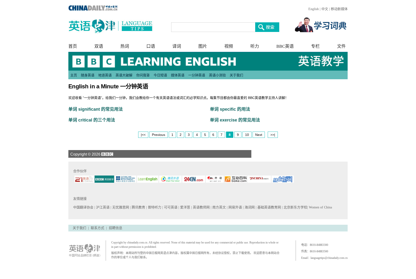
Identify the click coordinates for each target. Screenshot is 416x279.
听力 (254, 46)
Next (258, 135)
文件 (341, 46)
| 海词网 (249, 207)
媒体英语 (177, 75)
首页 (72, 46)
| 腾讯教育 (138, 207)
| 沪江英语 (102, 207)
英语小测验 (217, 75)
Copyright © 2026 (84, 154)
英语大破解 (124, 75)
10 (247, 135)
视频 (228, 46)
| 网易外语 (235, 207)
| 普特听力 (154, 207)
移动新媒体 (339, 9)
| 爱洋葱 (184, 207)
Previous (158, 135)
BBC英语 (285, 46)
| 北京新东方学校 (294, 207)
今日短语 (160, 75)
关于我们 (236, 75)
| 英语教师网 (201, 207)
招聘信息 (115, 228)
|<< (143, 135)
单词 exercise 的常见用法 (235, 120)
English (313, 9)
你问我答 (143, 75)
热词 (124, 46)
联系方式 (97, 228)
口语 (150, 46)
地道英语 (105, 75)
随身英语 (87, 75)
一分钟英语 (196, 75)
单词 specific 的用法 (230, 109)
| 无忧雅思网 (120, 207)
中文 (324, 9)
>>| (272, 135)
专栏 (315, 46)
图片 (202, 46)
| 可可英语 (170, 207)
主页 (73, 75)
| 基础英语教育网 (269, 207)
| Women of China (319, 207)
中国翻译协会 (83, 207)
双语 (98, 46)
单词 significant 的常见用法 (95, 109)
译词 (176, 46)
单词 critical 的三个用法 (91, 120)
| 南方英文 (219, 207)
